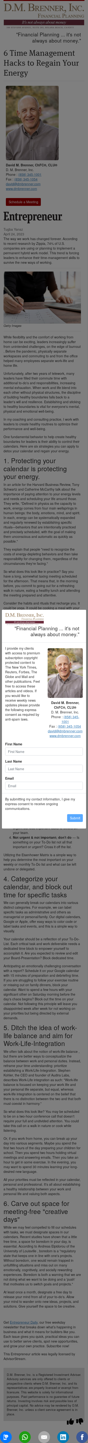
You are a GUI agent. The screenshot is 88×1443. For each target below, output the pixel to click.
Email (9, 778)
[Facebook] (82, 1437)
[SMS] (6, 1437)
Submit (75, 818)
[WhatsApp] (25, 1437)
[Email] (44, 1437)
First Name (13, 744)
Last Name (13, 761)
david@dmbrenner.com (65, 731)
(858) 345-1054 (69, 726)
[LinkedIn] (63, 1437)
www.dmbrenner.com (65, 735)
